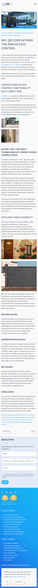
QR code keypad (21, 422)
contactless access (7, 417)
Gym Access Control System (13, 517)
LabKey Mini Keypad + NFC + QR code (18, 63)
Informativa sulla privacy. (17, 577)
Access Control (7, 33)
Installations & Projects (11, 35)
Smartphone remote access (13, 548)
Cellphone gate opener (11, 545)
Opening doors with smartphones (15, 550)
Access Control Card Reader (13, 522)
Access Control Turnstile (12, 524)
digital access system (22, 417)
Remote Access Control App (13, 534)
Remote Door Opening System (14, 531)
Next (33, 431)
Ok (7, 582)
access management (8, 415)
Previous (6, 431)
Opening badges (9, 557)
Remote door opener (11, 543)
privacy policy (20, 474)
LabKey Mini (5, 96)
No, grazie (18, 582)
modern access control (16, 419)
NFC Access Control (10, 527)
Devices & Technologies (23, 33)
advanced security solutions (25, 415)
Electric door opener (11, 555)
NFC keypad (11, 422)
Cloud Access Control (11, 515)
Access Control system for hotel (15, 519)
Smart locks (8, 560)
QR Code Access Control (12, 529)
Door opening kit (9, 553)
